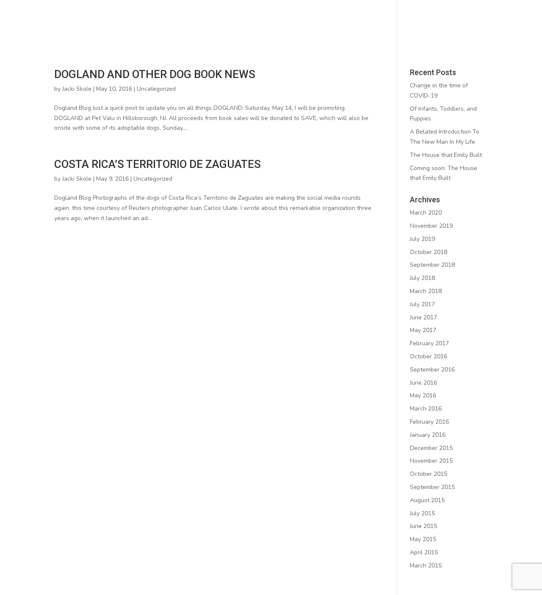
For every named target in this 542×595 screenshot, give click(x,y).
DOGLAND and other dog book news (154, 74)
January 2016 (427, 435)
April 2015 (424, 552)
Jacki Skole (76, 89)
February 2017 (429, 343)
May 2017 (423, 330)
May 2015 (423, 539)
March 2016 (426, 409)
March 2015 (426, 565)
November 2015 (431, 461)
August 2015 (427, 500)
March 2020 (426, 213)
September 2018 (432, 265)
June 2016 (423, 383)
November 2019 (431, 226)
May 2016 (423, 395)
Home (124, 22)
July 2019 (422, 239)
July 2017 (422, 304)
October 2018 (428, 252)
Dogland (328, 22)
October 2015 (428, 474)
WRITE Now (209, 22)
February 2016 (429, 422)
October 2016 (428, 356)
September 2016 (432, 370)
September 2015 (432, 487)
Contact (411, 22)
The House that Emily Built (446, 155)
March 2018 (426, 291)
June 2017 (423, 317)
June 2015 (423, 526)
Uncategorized (156, 89)
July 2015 (422, 513)
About (160, 22)
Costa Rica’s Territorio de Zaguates (157, 164)
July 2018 (422, 278)
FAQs (370, 22)
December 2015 (431, 448)
